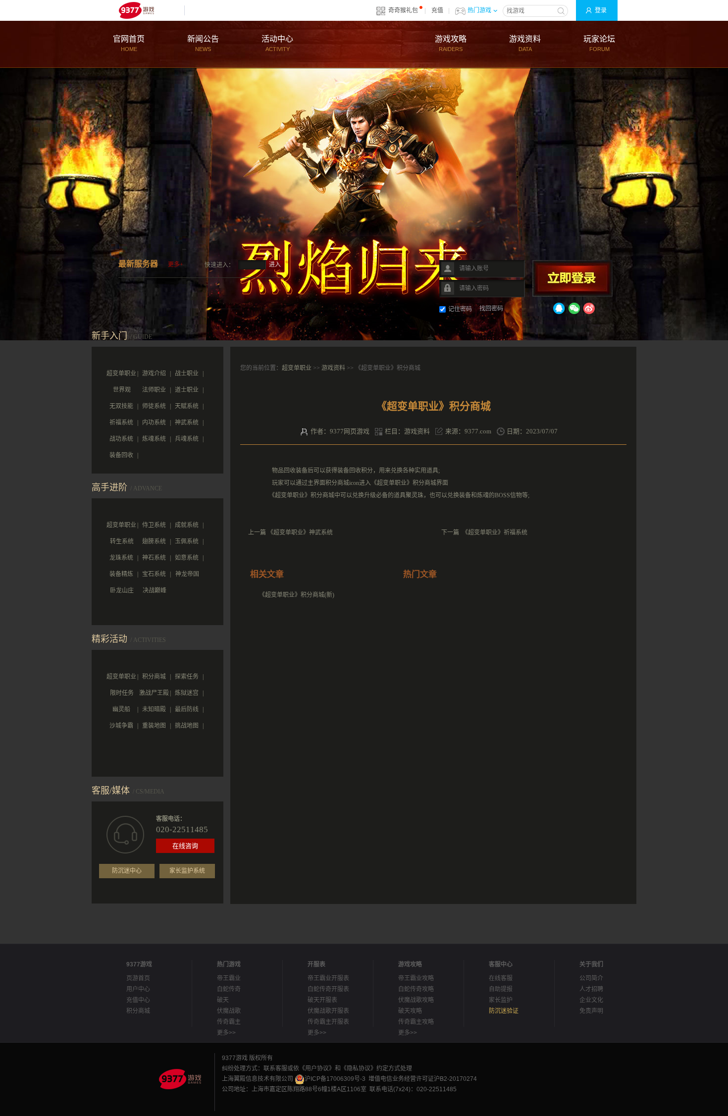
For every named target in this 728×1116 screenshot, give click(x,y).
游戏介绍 (154, 373)
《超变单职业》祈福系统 (494, 532)
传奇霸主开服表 (328, 1021)
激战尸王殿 (154, 693)
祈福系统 (121, 422)
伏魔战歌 (229, 1011)
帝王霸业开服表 (328, 978)
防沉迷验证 (504, 1011)
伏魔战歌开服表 (328, 1011)
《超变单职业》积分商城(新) (296, 594)
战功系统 (121, 438)
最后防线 (187, 709)
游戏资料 (525, 43)
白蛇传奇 (229, 989)
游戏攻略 (451, 43)
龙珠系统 (121, 557)
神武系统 (187, 422)
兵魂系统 (187, 438)
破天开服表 (322, 1000)
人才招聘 (591, 989)
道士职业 (187, 389)
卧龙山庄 (122, 590)
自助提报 (501, 989)
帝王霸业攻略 (416, 978)
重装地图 (154, 725)
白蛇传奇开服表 (328, 989)
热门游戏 (479, 10)
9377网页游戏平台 (136, 10)
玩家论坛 (599, 43)
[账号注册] (398, 261)
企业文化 (591, 1000)
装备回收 (121, 455)
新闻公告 (203, 43)
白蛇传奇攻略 (416, 989)
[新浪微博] (589, 310)
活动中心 (277, 43)
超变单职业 (297, 368)
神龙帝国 (187, 574)
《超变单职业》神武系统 (300, 532)
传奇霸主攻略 (416, 1021)
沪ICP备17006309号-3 (335, 1078)
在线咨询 (185, 846)
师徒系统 (154, 406)
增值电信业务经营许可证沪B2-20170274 (422, 1078)
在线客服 (501, 978)
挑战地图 (187, 725)
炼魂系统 (154, 438)
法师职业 (154, 389)
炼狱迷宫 (187, 693)
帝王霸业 (229, 978)
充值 (437, 10)
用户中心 (138, 989)
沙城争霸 (121, 725)
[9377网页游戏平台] (179, 1079)
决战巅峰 (154, 590)
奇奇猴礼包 (403, 10)
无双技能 (121, 406)
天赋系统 (187, 406)
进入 (275, 264)
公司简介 (591, 978)
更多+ (175, 264)
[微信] (574, 310)
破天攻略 (410, 1011)
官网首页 (129, 43)
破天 (223, 1000)
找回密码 (491, 308)
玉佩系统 (187, 541)
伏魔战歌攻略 (416, 1000)
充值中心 (138, 1000)
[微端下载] (339, 261)
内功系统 (154, 422)
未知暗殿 (154, 709)
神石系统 (154, 557)
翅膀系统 (154, 541)
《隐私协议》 (358, 1068)
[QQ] (559, 310)
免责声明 (591, 1011)
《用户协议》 (317, 1068)
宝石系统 (154, 574)
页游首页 (138, 978)
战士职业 (187, 373)
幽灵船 (121, 709)
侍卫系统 (154, 525)
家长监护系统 (187, 870)
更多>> (226, 1032)
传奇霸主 (229, 1021)
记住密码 (460, 309)
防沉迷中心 (127, 870)
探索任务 (187, 676)
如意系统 (187, 557)
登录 (601, 10)
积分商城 (154, 676)
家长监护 (501, 1000)
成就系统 (187, 525)
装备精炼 (121, 574)
